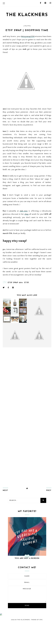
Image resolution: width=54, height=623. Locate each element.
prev (48, 490)
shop (26, 214)
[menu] (4, 3)
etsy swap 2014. (15, 282)
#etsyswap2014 (28, 36)
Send (27, 605)
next (5, 490)
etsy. (27, 282)
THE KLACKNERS (27, 15)
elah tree (24, 211)
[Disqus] (27, 383)
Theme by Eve (36, 619)
